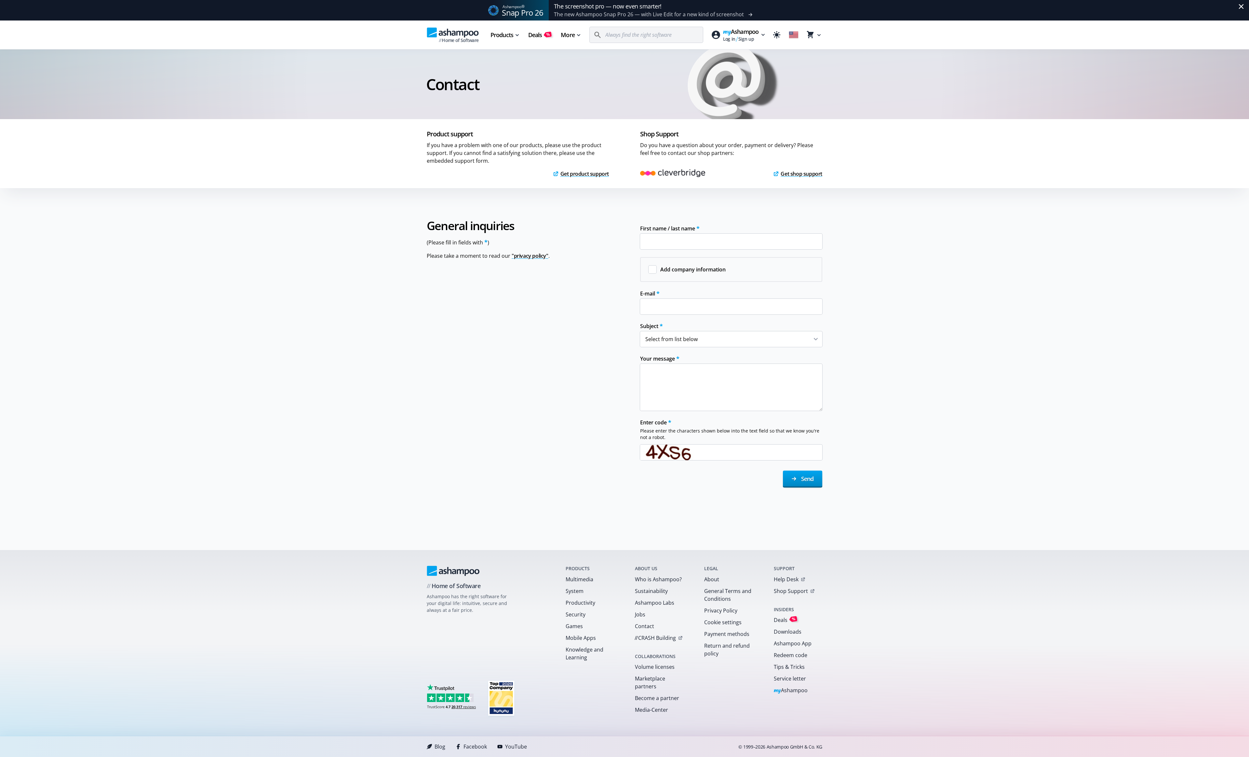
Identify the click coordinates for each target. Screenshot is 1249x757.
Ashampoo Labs (654, 602)
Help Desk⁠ (786, 579)
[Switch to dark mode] (777, 35)
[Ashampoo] (453, 570)
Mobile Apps (581, 637)
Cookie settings (723, 622)
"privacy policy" (530, 255)
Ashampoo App (793, 643)
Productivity (580, 602)
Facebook (475, 746)
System (575, 591)
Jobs (640, 614)
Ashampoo (791, 691)
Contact (644, 626)
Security (575, 614)
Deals (539, 35)
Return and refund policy (727, 649)
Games (574, 626)
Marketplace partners (650, 682)
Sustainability (651, 591)
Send (806, 479)
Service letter (790, 678)
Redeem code (790, 655)
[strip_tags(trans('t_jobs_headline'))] (501, 698)
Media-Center (651, 709)
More (567, 35)
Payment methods (726, 634)
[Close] (1241, 6)
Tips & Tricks (789, 666)
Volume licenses (655, 666)
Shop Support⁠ (791, 591)
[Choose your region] (793, 35)
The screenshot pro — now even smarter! (608, 6)
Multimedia (579, 579)
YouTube (516, 746)
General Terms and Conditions (727, 594)
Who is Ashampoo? (658, 579)
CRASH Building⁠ (655, 637)
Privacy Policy (720, 610)
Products (501, 35)
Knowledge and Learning (584, 653)
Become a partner (657, 698)
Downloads (787, 631)
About (711, 579)
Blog (440, 746)
